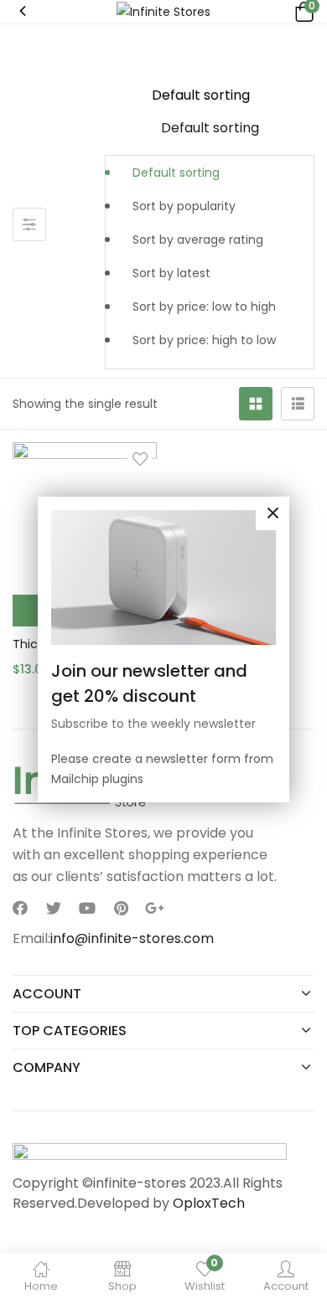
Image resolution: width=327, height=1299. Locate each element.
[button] (301, 11)
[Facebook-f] (20, 907)
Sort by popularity (184, 206)
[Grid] (255, 403)
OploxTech (209, 1203)
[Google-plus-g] (154, 907)
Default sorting (176, 172)
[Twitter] (53, 907)
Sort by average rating (197, 239)
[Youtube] (87, 907)
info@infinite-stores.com (132, 938)
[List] (297, 403)
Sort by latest (171, 273)
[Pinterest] (120, 907)
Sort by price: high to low (204, 340)
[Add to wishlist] (140, 459)
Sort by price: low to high (204, 306)
